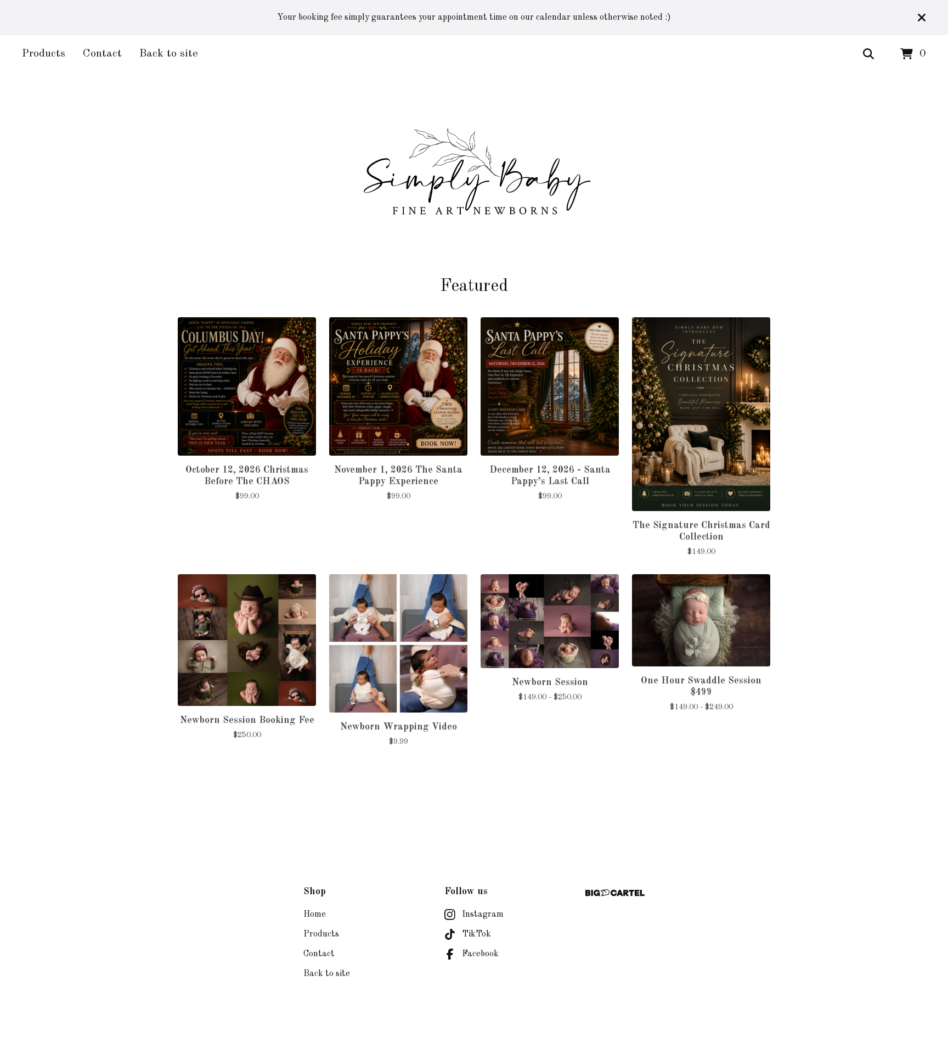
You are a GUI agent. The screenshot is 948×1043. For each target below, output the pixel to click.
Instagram (483, 914)
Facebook (480, 954)
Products (43, 53)
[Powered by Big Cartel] (615, 893)
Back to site (168, 53)
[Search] (868, 54)
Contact (102, 53)
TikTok (476, 934)
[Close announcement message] (921, 17)
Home (314, 914)
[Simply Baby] (474, 174)
